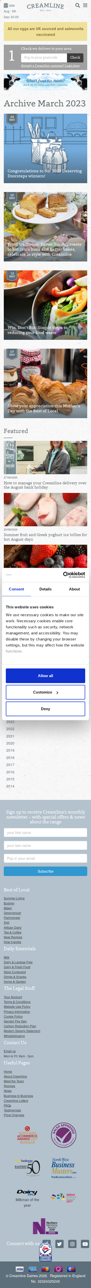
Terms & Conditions (17, 1001)
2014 (10, 786)
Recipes (9, 1086)
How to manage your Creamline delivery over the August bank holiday (45, 485)
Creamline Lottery (16, 1100)
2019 (10, 750)
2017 (10, 764)
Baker (8, 908)
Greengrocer (12, 913)
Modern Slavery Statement (22, 1031)
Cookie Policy (13, 1016)
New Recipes (13, 937)
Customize (42, 692)
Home (8, 1071)
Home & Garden (15, 981)
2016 (10, 771)
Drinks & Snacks (15, 976)
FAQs (7, 1105)
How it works (12, 942)
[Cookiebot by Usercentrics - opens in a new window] (64, 575)
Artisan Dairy (12, 927)
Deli (6, 922)
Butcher (9, 903)
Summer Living (14, 898)
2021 (10, 735)
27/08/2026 (10, 477)
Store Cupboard (15, 972)
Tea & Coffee (12, 932)
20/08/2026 (10, 529)
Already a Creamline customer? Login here (50, 66)
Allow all (45, 675)
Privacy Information (17, 1011)
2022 (10, 728)
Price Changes (14, 1115)
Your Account (13, 997)
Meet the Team (14, 1081)
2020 (10, 743)
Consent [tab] (16, 589)
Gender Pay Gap (15, 1021)
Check (75, 58)
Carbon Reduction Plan (20, 1026)
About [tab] (74, 589)
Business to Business (18, 1095)
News (8, 1090)
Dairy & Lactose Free (18, 962)
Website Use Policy (17, 1006)
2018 (10, 757)
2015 (10, 778)
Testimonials (12, 1110)
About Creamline (15, 1076)
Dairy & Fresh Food (17, 967)
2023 (10, 721)
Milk (6, 957)
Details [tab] (45, 589)
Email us (10, 1051)
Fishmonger (12, 917)
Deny (45, 708)
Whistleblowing (14, 1036)
